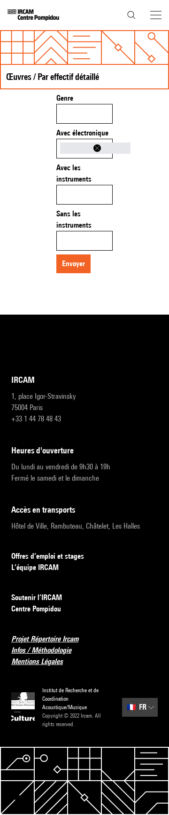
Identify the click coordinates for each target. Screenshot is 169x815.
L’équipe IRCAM (35, 567)
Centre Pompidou (36, 608)
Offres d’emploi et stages (47, 556)
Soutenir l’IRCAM (36, 597)
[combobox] (84, 114)
